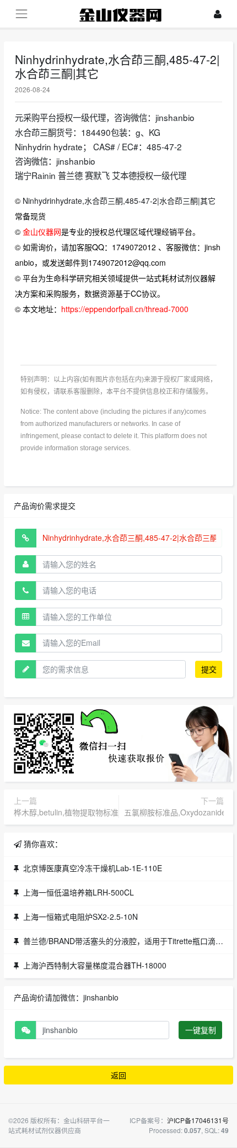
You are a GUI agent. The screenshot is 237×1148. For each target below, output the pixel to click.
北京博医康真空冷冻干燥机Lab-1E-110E (92, 867)
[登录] (218, 14)
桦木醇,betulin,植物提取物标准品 (70, 812)
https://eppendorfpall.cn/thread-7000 (124, 308)
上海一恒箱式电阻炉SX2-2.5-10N (80, 916)
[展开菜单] (21, 13)
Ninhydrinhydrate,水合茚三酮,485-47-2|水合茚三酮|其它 (119, 200)
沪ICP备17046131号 (198, 1120)
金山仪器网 (42, 231)
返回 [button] (118, 1075)
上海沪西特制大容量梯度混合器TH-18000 (94, 965)
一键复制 (200, 1029)
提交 (209, 669)
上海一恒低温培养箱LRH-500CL (78, 892)
